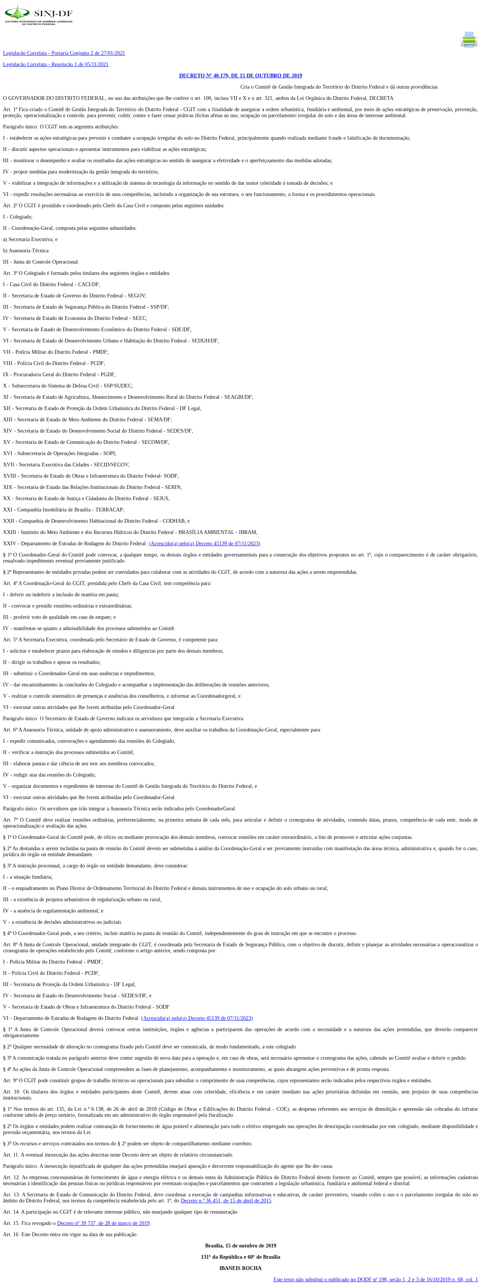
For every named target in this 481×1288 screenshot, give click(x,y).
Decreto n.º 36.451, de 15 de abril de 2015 (226, 1201)
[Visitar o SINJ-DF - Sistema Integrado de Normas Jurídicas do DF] (39, 27)
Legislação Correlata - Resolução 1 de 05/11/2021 (56, 64)
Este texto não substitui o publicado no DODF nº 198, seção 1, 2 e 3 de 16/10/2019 (376, 1279)
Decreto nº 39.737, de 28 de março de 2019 (103, 1223)
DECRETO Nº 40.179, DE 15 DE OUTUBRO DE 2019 (240, 75)
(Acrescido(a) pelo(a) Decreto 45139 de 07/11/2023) (204, 543)
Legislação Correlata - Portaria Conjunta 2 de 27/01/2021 (64, 53)
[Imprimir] (469, 47)
